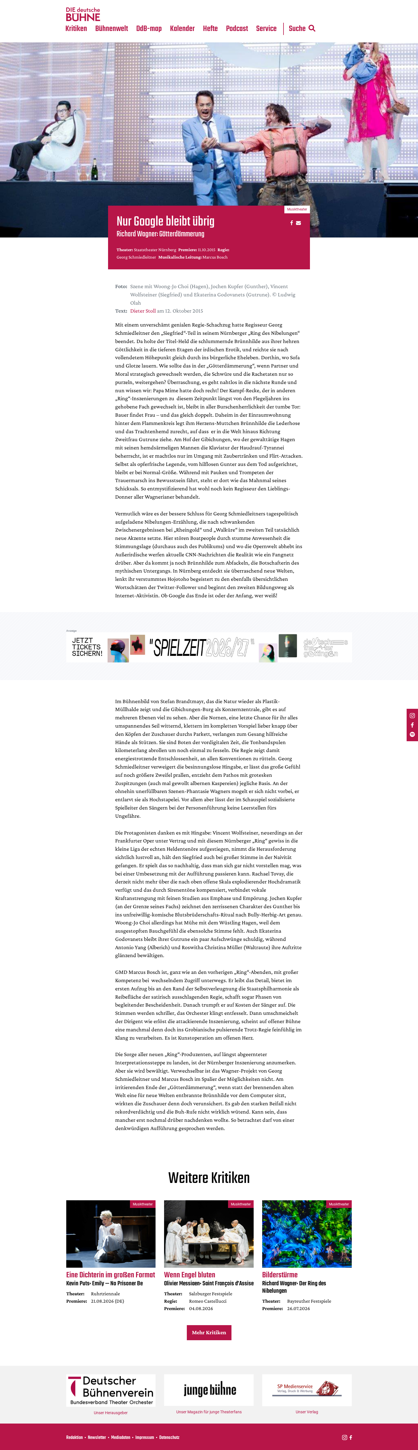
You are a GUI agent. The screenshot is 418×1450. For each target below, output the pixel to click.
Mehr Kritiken (209, 1332)
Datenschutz (169, 1437)
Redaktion (74, 1437)
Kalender (182, 29)
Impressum (144, 1437)
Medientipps (111, 14)
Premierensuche (190, 3)
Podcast (237, 29)
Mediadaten (271, 14)
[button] (290, 222)
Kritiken (76, 29)
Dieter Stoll (143, 310)
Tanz (73, 3)
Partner (266, 3)
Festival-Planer (189, 14)
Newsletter (97, 1437)
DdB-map (149, 29)
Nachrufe (107, 3)
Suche (297, 29)
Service (266, 29)
